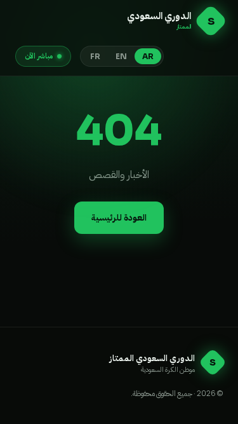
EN (121, 56)
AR (148, 56)
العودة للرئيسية (119, 217)
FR (95, 56)
